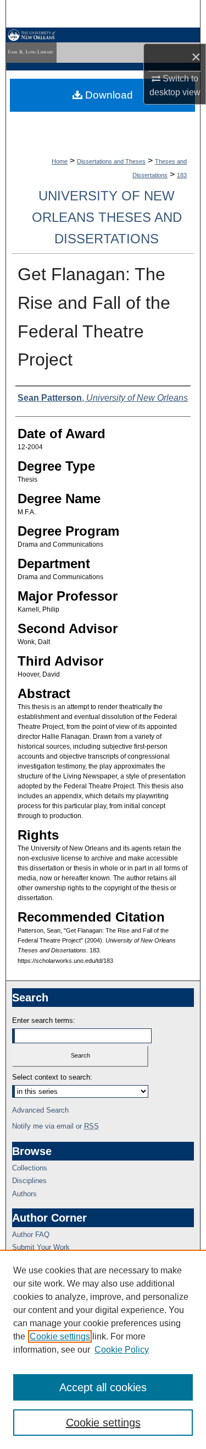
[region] (103, 1349)
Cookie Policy (121, 1349)
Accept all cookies (103, 1387)
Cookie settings (60, 1336)
